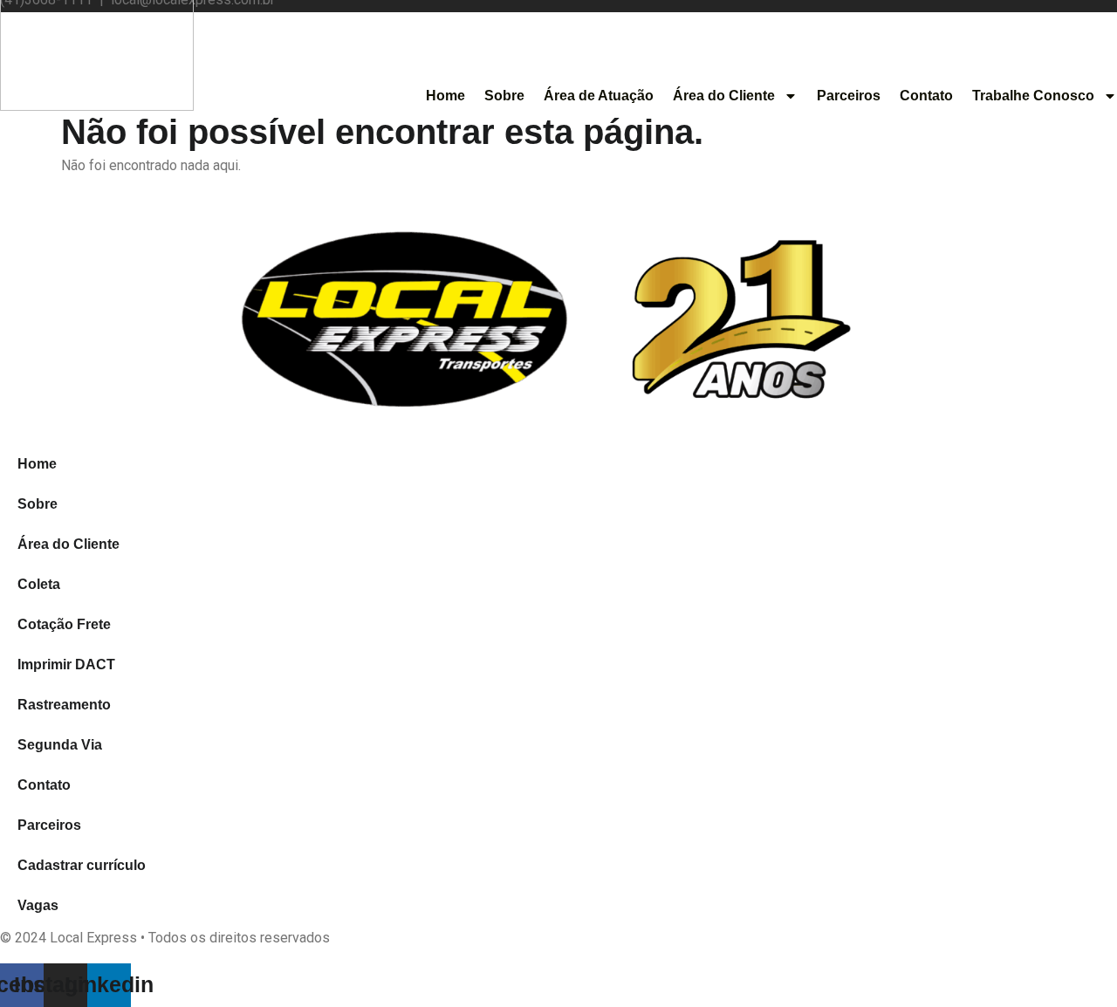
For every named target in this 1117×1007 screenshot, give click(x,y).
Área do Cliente (724, 95)
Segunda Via (59, 744)
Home (445, 95)
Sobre (504, 95)
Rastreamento (64, 704)
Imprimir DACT (66, 664)
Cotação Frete (64, 624)
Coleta (38, 584)
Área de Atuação (599, 95)
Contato (926, 95)
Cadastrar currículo (81, 865)
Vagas (37, 905)
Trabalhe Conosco (1033, 95)
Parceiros (849, 95)
